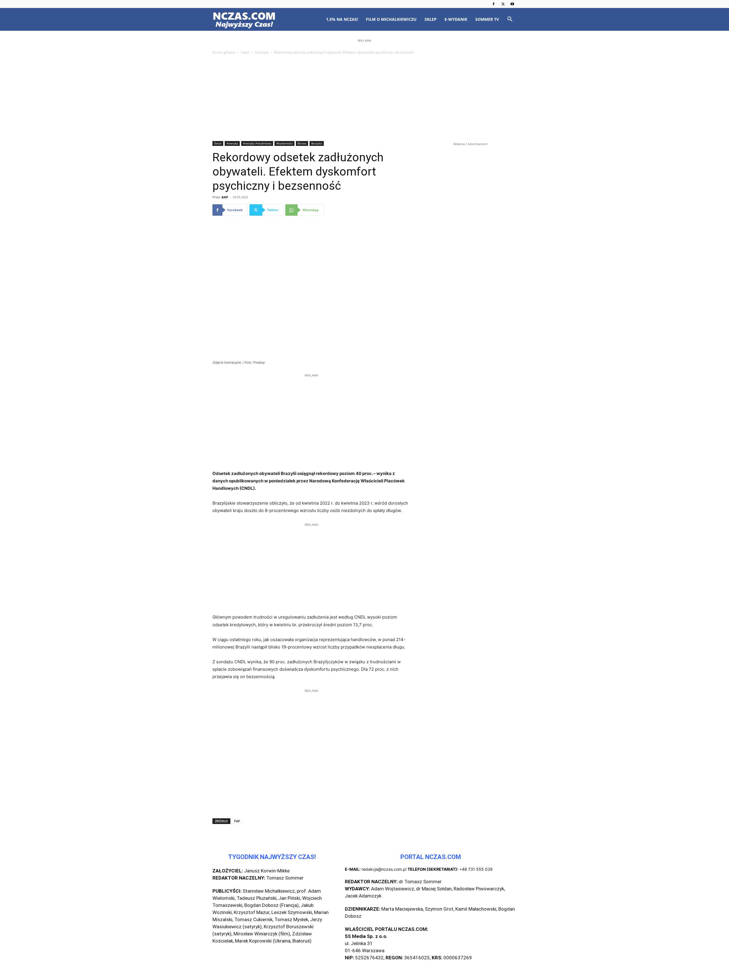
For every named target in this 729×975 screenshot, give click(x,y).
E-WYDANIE (456, 19)
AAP (225, 197)
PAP (237, 821)
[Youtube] (512, 4)
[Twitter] (503, 4)
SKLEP (431, 19)
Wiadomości (284, 143)
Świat (245, 52)
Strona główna (223, 52)
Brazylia (316, 143)
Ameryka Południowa (257, 143)
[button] (510, 20)
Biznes (302, 143)
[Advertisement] (364, 98)
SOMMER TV (487, 19)
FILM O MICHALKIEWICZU (391, 19)
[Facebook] (493, 4)
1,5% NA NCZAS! (342, 19)
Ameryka (262, 52)
